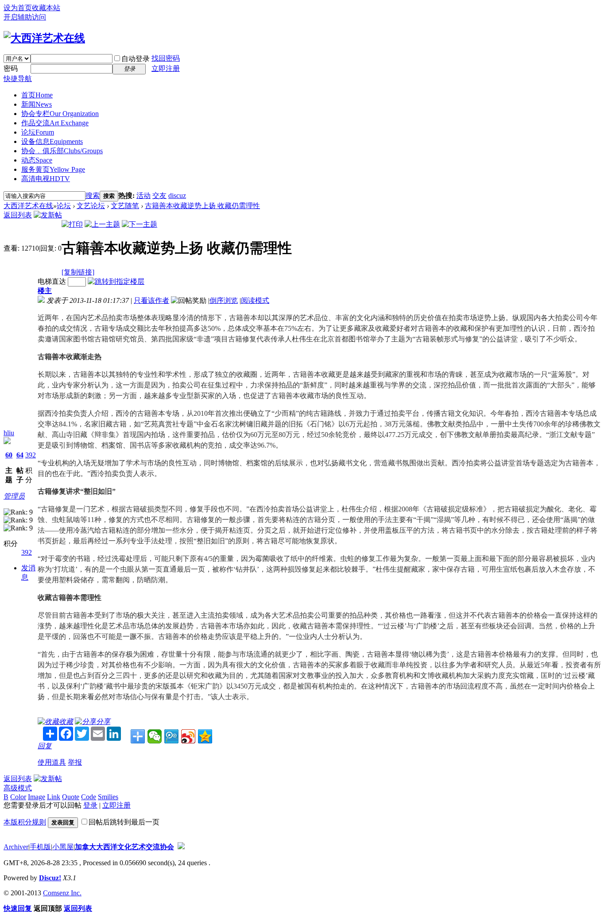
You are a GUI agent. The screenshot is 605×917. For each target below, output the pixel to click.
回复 (45, 746)
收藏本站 (46, 8)
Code (88, 797)
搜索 (92, 195)
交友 (159, 195)
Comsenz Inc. (62, 893)
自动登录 (135, 58)
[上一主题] (102, 224)
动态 (36, 160)
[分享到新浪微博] (188, 736)
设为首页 (18, 8)
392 (30, 455)
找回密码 (165, 58)
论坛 (37, 132)
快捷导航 (18, 78)
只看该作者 (151, 300)
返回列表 (18, 215)
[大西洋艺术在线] (44, 38)
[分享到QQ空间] (205, 736)
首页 (37, 95)
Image (36, 797)
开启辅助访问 (25, 17)
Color (18, 797)
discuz (177, 195)
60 (8, 455)
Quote (70, 797)
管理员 (14, 496)
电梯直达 (52, 281)
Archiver (16, 847)
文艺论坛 (91, 205)
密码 (11, 68)
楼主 (45, 290)
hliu (9, 433)
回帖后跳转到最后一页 (124, 822)
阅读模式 (255, 300)
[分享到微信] (154, 736)
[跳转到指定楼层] (116, 281)
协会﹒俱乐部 (62, 151)
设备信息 (52, 141)
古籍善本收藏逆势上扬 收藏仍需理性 (202, 205)
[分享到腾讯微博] (171, 736)
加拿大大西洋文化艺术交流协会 (124, 847)
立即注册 (165, 68)
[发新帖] (48, 215)
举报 (75, 762)
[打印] (72, 224)
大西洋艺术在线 (28, 205)
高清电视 (45, 178)
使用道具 (52, 762)
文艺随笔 (125, 205)
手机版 (40, 847)
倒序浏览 (223, 300)
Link (53, 797)
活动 (143, 195)
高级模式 (18, 788)
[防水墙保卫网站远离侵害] (181, 847)
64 (19, 455)
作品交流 (55, 123)
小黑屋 (63, 847)
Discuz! (50, 878)
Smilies (108, 797)
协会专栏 (60, 113)
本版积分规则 (25, 822)
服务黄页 (53, 169)
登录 (90, 805)
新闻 (36, 104)
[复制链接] (78, 272)
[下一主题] (139, 224)
